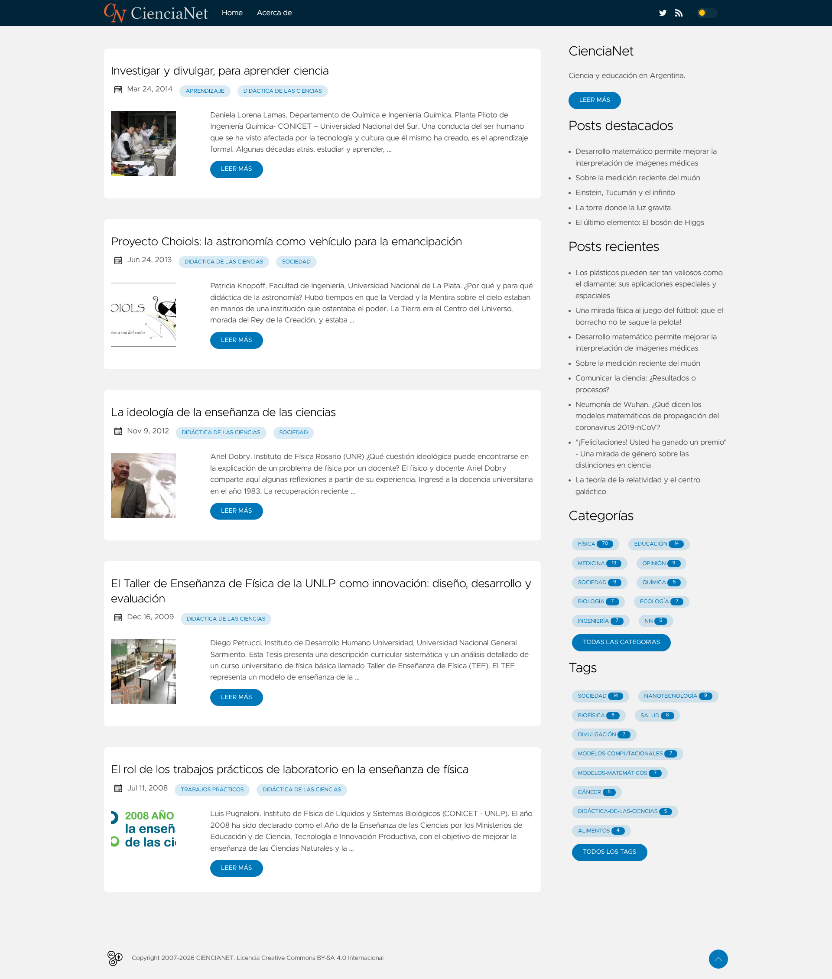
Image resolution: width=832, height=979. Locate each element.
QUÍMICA (659, 582)
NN (654, 621)
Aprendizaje (204, 91)
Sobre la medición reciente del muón (637, 178)
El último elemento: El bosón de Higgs (639, 223)
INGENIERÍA (598, 621)
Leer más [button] (594, 100)
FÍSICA (593, 544)
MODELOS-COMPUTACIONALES (625, 754)
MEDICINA (597, 563)
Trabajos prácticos (212, 790)
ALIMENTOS (599, 831)
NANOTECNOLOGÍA (675, 696)
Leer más (236, 169)
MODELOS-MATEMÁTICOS (617, 773)
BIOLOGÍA (596, 602)
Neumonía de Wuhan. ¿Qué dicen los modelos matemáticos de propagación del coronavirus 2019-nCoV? (647, 416)
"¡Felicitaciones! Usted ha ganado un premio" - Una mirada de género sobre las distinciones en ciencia (651, 454)
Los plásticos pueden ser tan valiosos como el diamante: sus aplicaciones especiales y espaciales (649, 284)
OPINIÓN (658, 563)
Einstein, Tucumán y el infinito (625, 193)
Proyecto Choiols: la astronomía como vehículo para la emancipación (286, 242)
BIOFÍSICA (596, 716)
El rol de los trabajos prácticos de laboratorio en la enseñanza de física (290, 770)
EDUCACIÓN (656, 544)
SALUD (654, 716)
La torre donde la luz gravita (623, 208)
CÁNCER (594, 792)
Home (232, 13)
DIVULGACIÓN (602, 735)
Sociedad (296, 262)
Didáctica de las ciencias (283, 91)
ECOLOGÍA (659, 602)
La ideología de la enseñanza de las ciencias (223, 413)
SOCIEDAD (597, 582)
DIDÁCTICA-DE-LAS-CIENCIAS (622, 811)
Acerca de (274, 13)
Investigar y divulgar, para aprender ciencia (220, 71)
